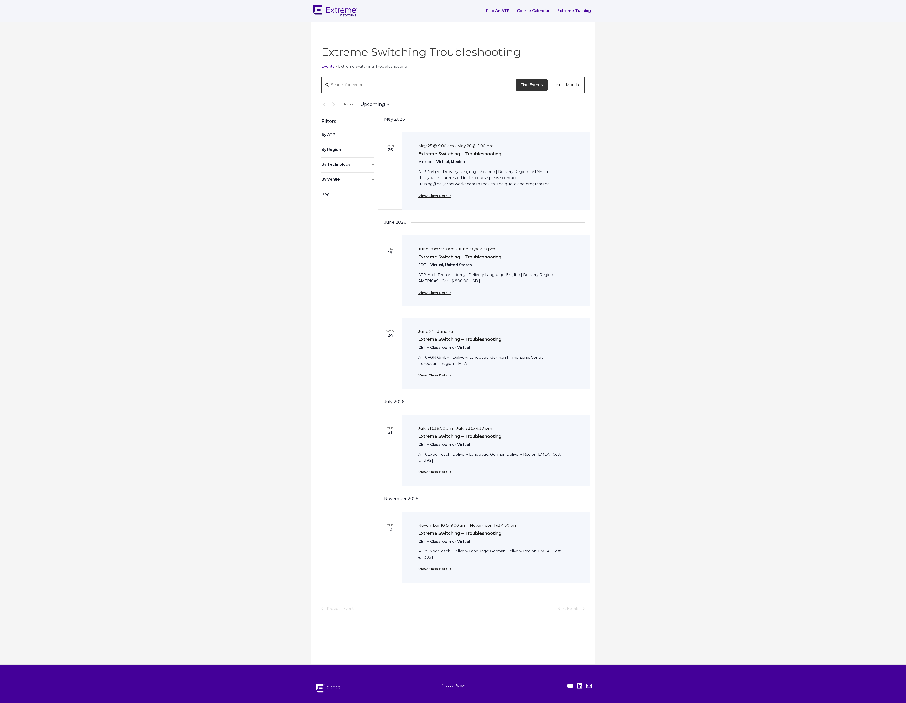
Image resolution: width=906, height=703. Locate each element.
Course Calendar (533, 10)
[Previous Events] (324, 104)
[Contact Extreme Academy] (589, 686)
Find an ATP (497, 10)
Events (327, 66)
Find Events (531, 85)
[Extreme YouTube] (570, 686)
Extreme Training (574, 10)
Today (348, 104)
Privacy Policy (453, 685)
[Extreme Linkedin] (580, 686)
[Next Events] (333, 104)
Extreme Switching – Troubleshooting (460, 153)
